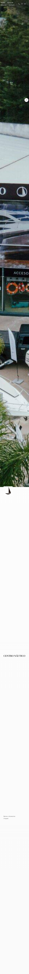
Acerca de (10, 2)
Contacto (12, 5)
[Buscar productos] (26, 100)
